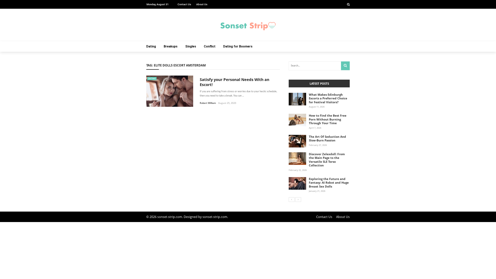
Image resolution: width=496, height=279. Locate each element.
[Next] (298, 199)
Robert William (208, 103)
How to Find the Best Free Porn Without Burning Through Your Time (327, 119)
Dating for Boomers (237, 46)
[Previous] (291, 199)
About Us (201, 4)
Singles (190, 46)
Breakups (170, 46)
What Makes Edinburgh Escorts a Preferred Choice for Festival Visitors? (328, 98)
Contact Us (184, 4)
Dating (151, 46)
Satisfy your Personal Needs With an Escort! (234, 82)
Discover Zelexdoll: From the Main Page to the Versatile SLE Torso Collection (327, 159)
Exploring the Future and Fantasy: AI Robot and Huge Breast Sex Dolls (329, 182)
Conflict (209, 46)
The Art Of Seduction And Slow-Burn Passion (327, 138)
